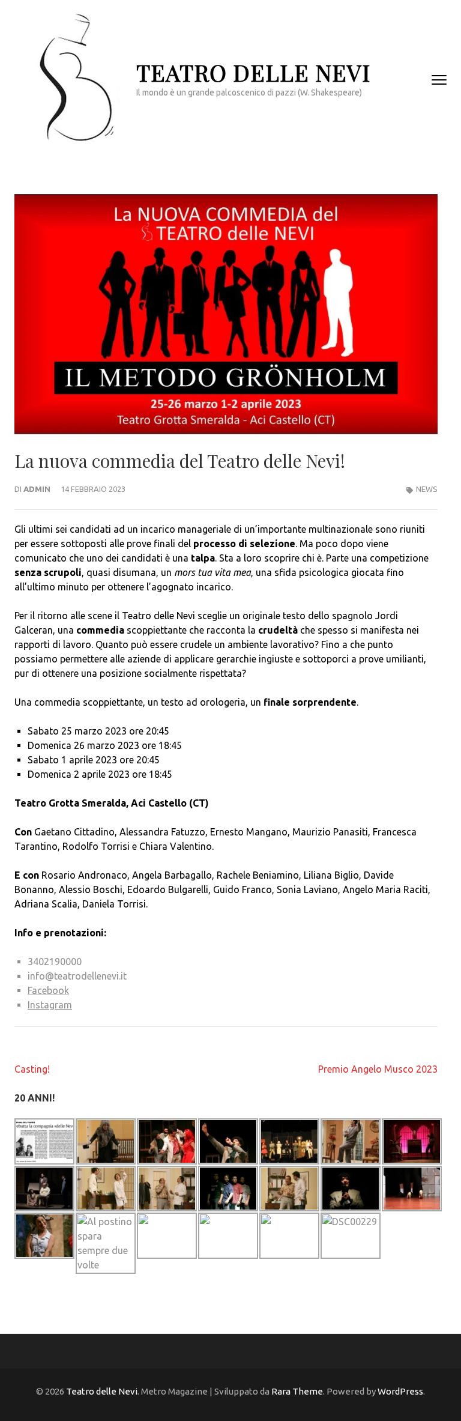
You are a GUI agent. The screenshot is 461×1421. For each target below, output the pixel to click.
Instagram (50, 1004)
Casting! (32, 1069)
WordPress (400, 1391)
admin (36, 489)
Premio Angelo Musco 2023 (378, 1069)
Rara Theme (297, 1391)
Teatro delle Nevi (253, 72)
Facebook (48, 990)
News (427, 489)
